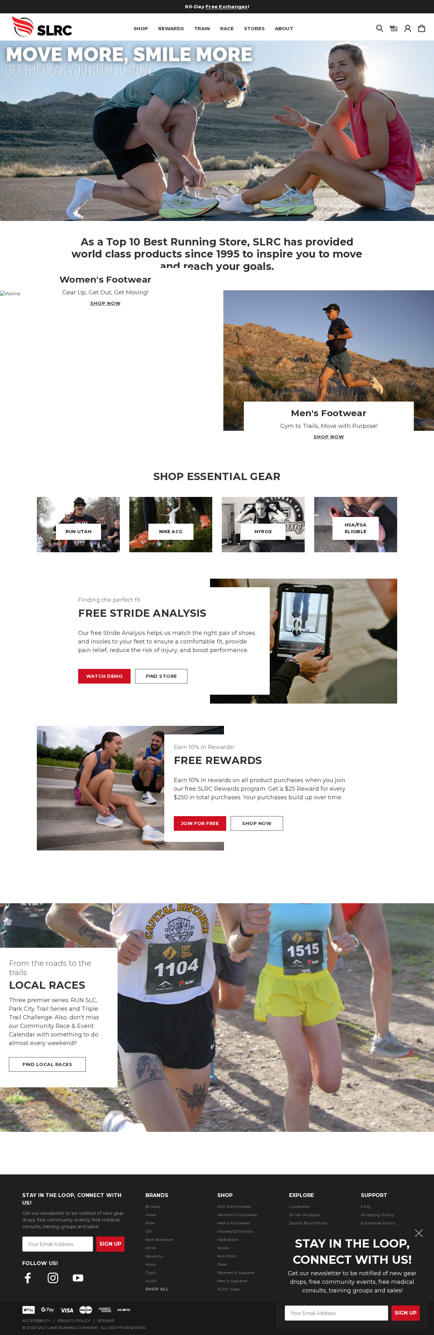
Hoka (151, 1214)
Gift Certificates (234, 1206)
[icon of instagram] (52, 1277)
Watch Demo (104, 676)
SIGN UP (406, 1313)
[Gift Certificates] (394, 27)
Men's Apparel (232, 1280)
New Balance (159, 1239)
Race (227, 28)
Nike (150, 1223)
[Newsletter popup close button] (419, 1234)
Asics (151, 1264)
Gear (222, 1264)
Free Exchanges (227, 6)
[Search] (380, 27)
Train (202, 28)
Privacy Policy (74, 1320)
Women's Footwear (237, 1214)
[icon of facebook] (27, 1277)
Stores (254, 28)
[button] (217, 131)
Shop (140, 28)
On (149, 1231)
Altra (151, 1247)
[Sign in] (408, 27)
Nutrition (227, 1256)
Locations (299, 1206)
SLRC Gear (228, 1289)
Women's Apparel (236, 1272)
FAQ (365, 1206)
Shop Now (105, 303)
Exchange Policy (378, 1223)
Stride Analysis (304, 1214)
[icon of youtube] (78, 1277)
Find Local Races (47, 1064)
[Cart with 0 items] (422, 27)
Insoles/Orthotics (235, 1231)
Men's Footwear (234, 1223)
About (284, 28)
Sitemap (106, 1320)
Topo (151, 1272)
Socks (223, 1247)
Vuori (151, 1280)
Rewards (171, 28)
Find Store (161, 676)
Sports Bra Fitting (308, 1223)
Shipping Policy (378, 1214)
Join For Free (200, 823)
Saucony (155, 1256)
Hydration (228, 1239)
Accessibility (36, 1320)
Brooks (153, 1206)
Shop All (157, 1289)
